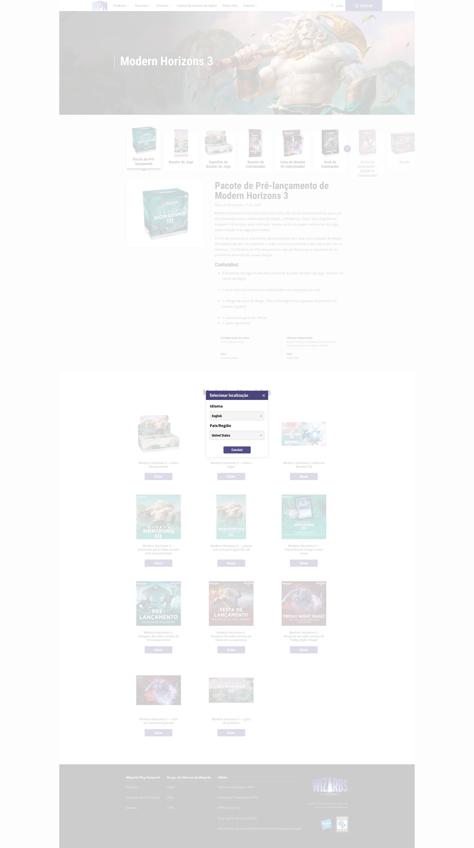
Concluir (237, 450)
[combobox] (233, 415)
